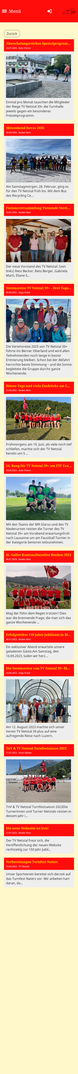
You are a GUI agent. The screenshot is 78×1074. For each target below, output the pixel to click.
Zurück (12, 33)
